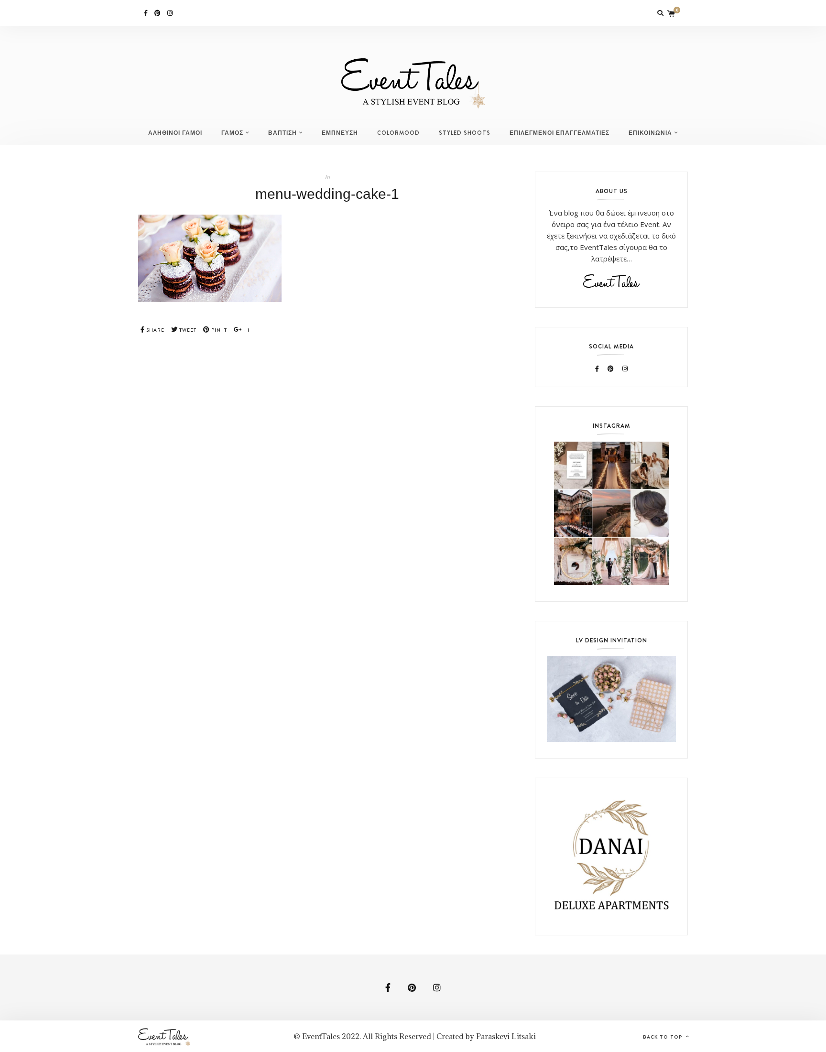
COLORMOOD (398, 133)
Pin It (218, 330)
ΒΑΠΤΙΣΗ (282, 133)
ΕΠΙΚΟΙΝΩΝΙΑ (650, 133)
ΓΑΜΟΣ (232, 133)
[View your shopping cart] (671, 13)
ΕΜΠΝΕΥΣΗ (340, 133)
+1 (246, 330)
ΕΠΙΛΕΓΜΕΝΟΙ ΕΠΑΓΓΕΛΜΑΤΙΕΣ (559, 133)
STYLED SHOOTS (464, 133)
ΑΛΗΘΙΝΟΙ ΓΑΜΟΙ (175, 133)
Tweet (187, 330)
